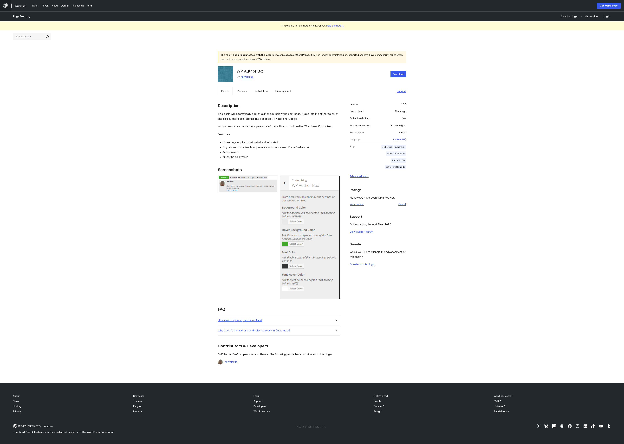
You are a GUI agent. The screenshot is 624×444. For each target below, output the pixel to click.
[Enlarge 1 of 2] (273, 180)
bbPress (500, 406)
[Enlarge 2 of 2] (336, 180)
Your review (357, 204)
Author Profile (398, 160)
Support (401, 91)
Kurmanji (48, 426)
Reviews (242, 91)
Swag (378, 411)
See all (402, 204)
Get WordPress (609, 5)
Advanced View (359, 176)
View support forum (361, 231)
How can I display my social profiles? (240, 320)
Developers (260, 406)
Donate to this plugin (362, 264)
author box (400, 147)
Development (283, 91)
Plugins (137, 406)
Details (225, 91)
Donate (379, 406)
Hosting (17, 406)
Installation (261, 91)
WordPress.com (504, 396)
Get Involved (381, 396)
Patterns (137, 411)
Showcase (138, 396)
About (16, 396)
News (16, 401)
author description (396, 153)
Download (398, 74)
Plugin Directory (21, 16)
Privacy (17, 411)
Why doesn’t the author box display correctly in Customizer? (254, 330)
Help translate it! (335, 25)
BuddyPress (502, 411)
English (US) (399, 139)
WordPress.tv (262, 411)
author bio (387, 147)
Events (377, 401)
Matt (498, 401)
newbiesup (247, 76)
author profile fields (395, 167)
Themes (137, 401)
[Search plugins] (47, 36)
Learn (257, 396)
